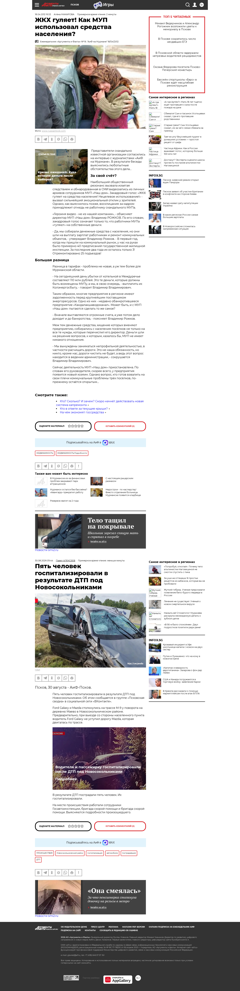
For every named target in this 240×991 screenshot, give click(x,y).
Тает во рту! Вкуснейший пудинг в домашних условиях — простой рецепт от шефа (182, 139)
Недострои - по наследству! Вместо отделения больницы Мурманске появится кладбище (123, 492)
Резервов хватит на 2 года (64, 500)
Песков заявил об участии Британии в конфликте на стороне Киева (183, 192)
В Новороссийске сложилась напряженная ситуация (179, 227)
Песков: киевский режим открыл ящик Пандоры (181, 181)
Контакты (90, 930)
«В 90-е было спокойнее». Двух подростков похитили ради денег (182, 626)
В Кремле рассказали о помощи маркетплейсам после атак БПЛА (181, 692)
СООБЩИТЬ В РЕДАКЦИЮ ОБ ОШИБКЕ (119, 930)
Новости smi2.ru (46, 550)
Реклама (113, 927)
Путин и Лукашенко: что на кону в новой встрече (181, 657)
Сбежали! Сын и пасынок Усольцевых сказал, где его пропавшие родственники (184, 116)
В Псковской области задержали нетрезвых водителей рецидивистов (177, 54)
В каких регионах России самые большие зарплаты (180, 216)
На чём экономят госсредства (82, 412)
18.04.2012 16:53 (43, 14)
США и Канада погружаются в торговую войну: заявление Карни (181, 680)
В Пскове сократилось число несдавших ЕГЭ (177, 40)
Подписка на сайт (71, 930)
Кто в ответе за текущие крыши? (84, 408)
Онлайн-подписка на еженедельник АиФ (171, 927)
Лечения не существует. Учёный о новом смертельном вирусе (182, 602)
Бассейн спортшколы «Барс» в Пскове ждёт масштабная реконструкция (177, 82)
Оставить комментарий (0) (120, 426)
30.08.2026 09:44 (44, 560)
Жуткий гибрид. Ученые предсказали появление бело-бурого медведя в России (184, 592)
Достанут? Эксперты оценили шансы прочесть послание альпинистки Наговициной (184, 163)
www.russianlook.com (54, 131)
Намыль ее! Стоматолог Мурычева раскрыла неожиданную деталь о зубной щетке (183, 616)
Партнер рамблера (91, 978)
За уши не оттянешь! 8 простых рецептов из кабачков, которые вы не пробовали (184, 581)
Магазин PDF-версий (133, 927)
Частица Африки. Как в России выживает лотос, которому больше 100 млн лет (183, 151)
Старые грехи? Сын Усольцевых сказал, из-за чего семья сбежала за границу (183, 128)
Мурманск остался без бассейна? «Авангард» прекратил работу (68, 491)
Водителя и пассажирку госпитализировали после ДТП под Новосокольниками (98, 769)
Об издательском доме (74, 927)
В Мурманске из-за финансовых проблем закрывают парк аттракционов (67, 481)
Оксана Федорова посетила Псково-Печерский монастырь (177, 69)
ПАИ (37, 669)
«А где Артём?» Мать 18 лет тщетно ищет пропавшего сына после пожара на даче (183, 105)
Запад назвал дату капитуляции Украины (180, 204)
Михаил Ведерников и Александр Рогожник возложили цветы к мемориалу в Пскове (177, 26)
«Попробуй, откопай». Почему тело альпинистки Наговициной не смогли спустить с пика (183, 569)
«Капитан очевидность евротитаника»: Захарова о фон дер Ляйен (182, 670)
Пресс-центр (98, 927)
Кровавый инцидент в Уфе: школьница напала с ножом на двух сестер (182, 647)
